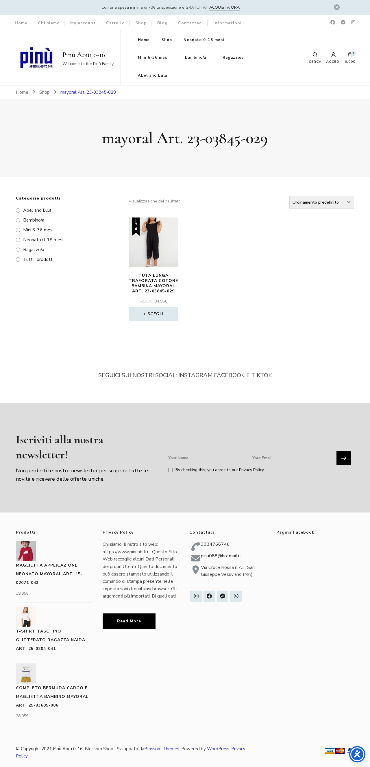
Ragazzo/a (233, 57)
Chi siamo (49, 23)
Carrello (115, 23)
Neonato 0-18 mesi (204, 40)
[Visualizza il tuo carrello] (350, 56)
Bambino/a (195, 57)
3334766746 (215, 544)
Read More (129, 621)
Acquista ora (224, 7)
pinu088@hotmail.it (221, 556)
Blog (162, 23)
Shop (141, 23)
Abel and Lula (152, 75)
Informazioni (227, 23)
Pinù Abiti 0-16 (83, 54)
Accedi (333, 61)
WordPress (218, 749)
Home (21, 23)
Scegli (155, 314)
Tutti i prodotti (38, 259)
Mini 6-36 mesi (153, 57)
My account (83, 23)
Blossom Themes (161, 749)
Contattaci (190, 23)
